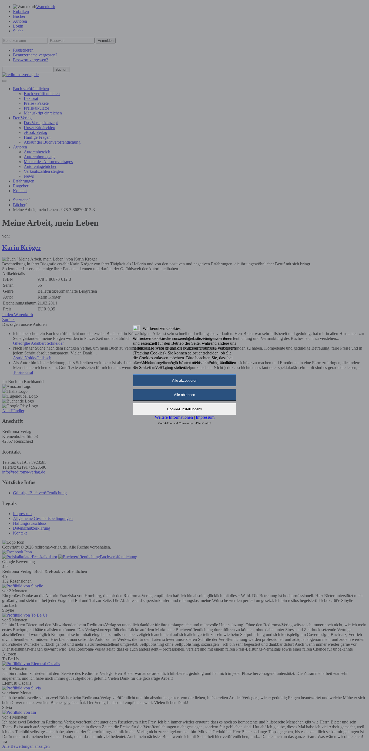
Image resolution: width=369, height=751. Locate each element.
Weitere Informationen (174, 417)
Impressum (205, 417)
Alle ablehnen (184, 395)
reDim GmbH (202, 423)
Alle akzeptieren (184, 380)
